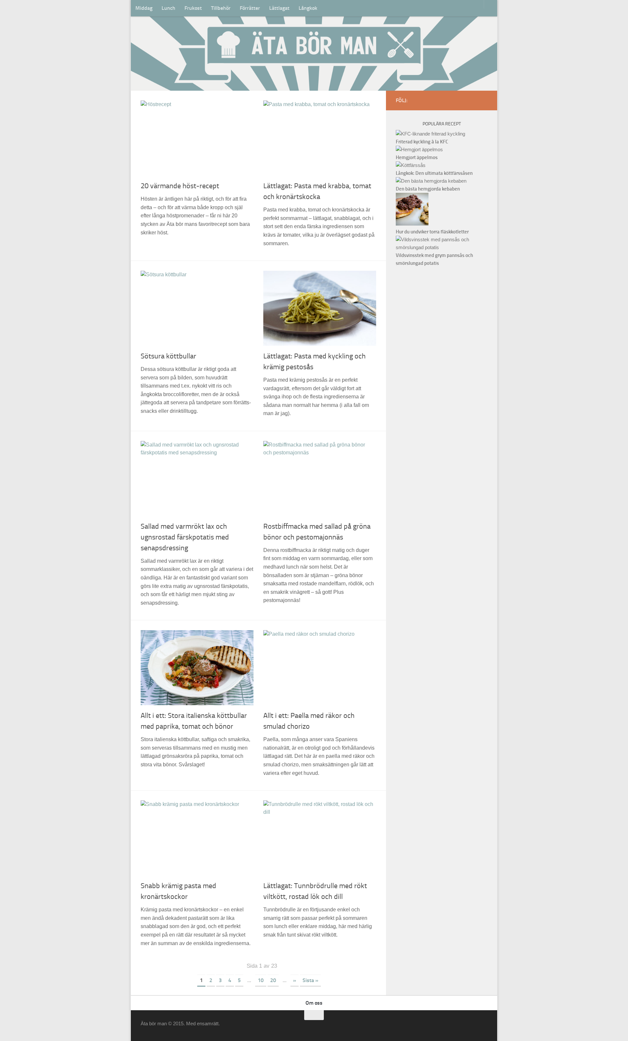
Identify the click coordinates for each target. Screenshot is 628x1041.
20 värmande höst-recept (180, 186)
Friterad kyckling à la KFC (422, 142)
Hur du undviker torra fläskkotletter (432, 232)
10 (261, 980)
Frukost (193, 8)
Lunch (168, 8)
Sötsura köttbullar (168, 356)
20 (273, 980)
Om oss (314, 1003)
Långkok (308, 8)
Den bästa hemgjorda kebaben (428, 189)
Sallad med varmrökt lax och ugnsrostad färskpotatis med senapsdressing (185, 537)
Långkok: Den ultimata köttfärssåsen (434, 173)
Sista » (310, 980)
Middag (143, 8)
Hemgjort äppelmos (417, 157)
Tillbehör (221, 8)
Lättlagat (279, 8)
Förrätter (250, 8)
